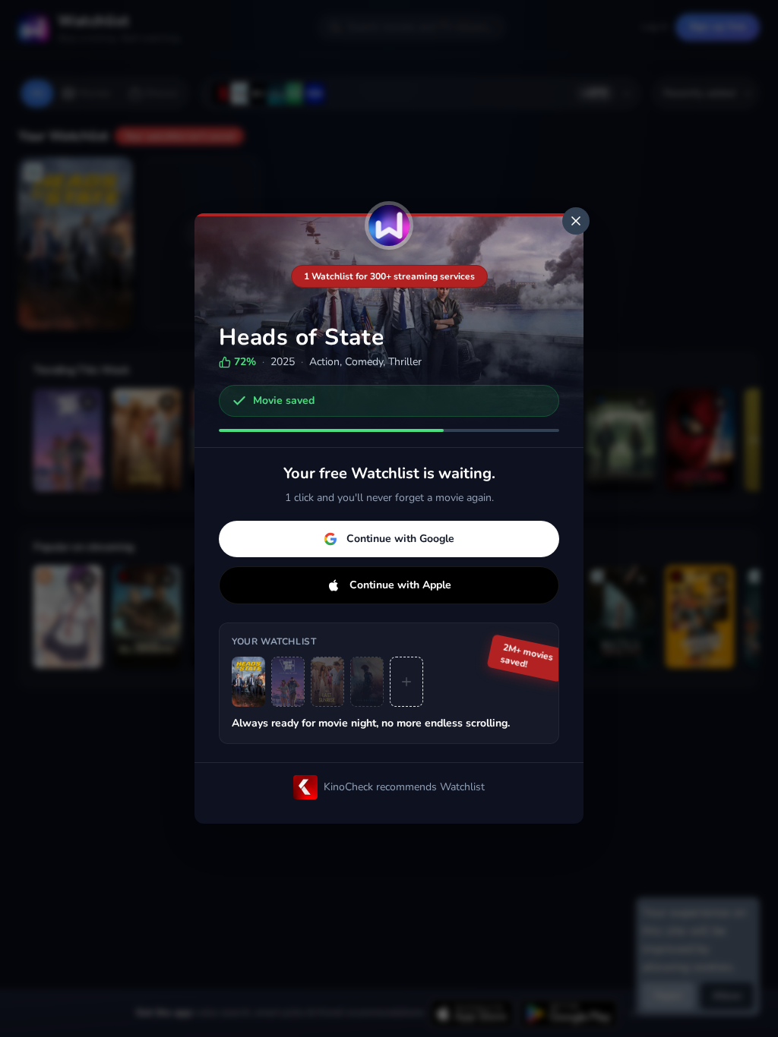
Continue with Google (400, 538)
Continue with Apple (400, 585)
